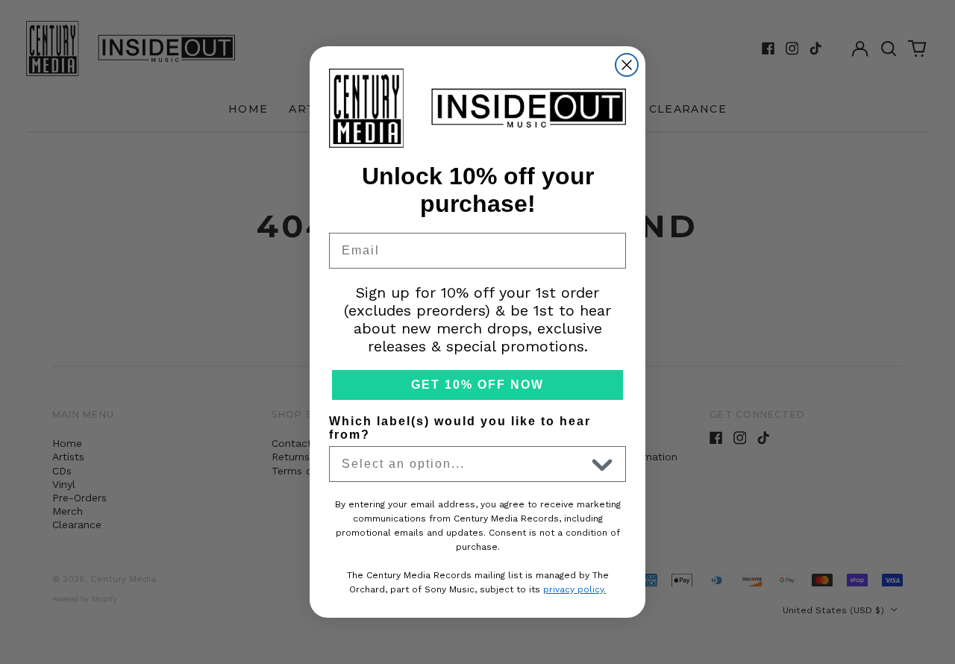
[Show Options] (602, 464)
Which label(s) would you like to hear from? (460, 428)
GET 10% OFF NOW (477, 384)
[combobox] (463, 464)
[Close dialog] (627, 65)
